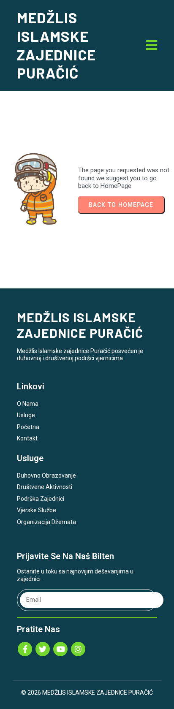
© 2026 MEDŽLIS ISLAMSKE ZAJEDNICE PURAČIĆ (87, 692)
